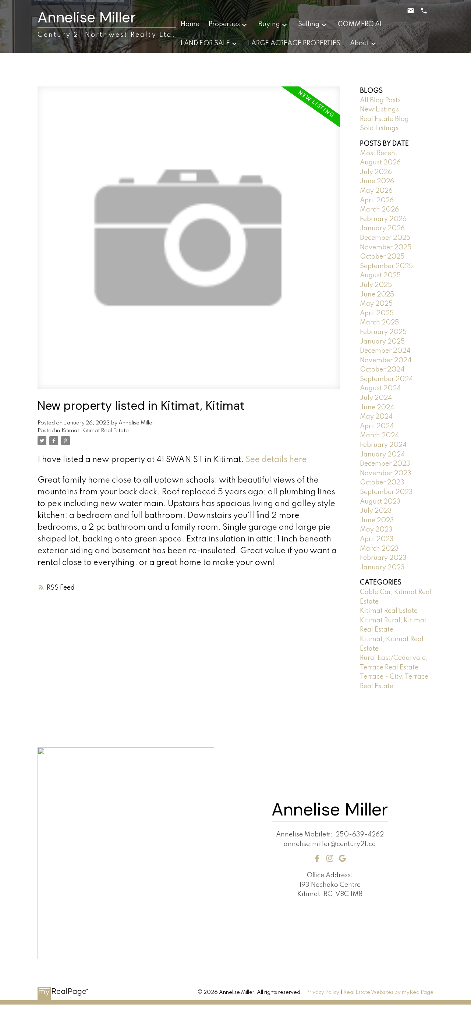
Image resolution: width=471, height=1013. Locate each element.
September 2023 (386, 492)
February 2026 (383, 219)
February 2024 (383, 445)
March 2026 (379, 209)
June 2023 (377, 520)
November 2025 (385, 247)
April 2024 (377, 426)
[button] (317, 858)
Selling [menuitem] (308, 24)
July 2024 (376, 398)
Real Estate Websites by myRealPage (388, 992)
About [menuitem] (359, 43)
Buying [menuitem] (269, 24)
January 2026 (382, 228)
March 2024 (379, 435)
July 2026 (376, 172)
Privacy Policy (322, 992)
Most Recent (378, 153)
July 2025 (376, 285)
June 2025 (377, 294)
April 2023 (377, 539)
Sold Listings (379, 128)
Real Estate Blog (384, 119)
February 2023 (383, 558)
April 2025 (377, 313)
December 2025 (385, 238)
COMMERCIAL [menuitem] (360, 24)
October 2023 (382, 482)
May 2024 (376, 416)
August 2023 (380, 501)
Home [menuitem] (190, 24)
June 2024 (377, 407)
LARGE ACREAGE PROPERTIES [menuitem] (294, 43)
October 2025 (382, 256)
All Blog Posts (380, 100)
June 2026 (377, 181)
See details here (276, 460)
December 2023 (385, 464)
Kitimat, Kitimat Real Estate (95, 430)
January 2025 (382, 341)
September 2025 (386, 266)
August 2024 (380, 388)
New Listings (379, 109)
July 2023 (376, 511)
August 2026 (380, 162)
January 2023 (382, 567)
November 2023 (385, 473)
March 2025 (379, 322)
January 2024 (382, 454)
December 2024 (385, 351)
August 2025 (380, 275)
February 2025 (383, 332)
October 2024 (382, 369)
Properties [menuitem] (224, 24)
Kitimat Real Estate (389, 611)
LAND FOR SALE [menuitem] (205, 43)
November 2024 (385, 360)
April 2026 (377, 200)
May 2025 (376, 304)
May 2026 (376, 191)
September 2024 (386, 379)
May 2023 (376, 529)
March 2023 (379, 548)
